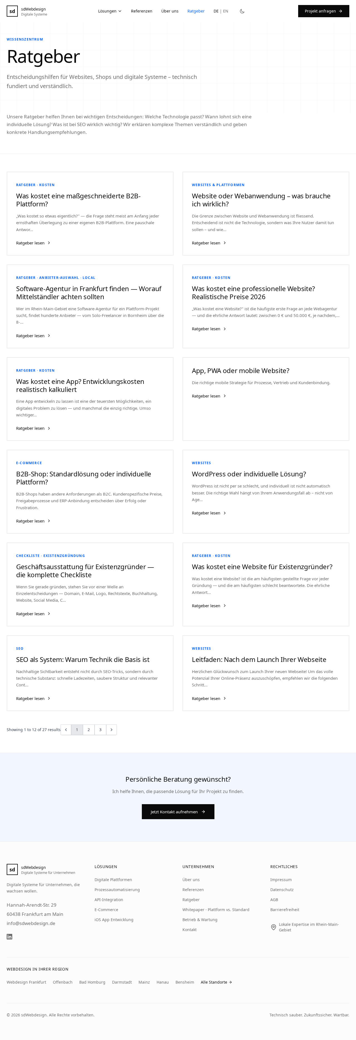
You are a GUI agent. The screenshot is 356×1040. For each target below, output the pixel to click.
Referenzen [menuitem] (141, 11)
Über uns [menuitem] (170, 11)
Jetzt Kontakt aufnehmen (174, 811)
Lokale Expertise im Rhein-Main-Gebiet (309, 927)
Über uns (191, 879)
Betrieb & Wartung (199, 919)
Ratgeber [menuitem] (196, 11)
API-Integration (109, 899)
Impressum (281, 879)
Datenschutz (282, 889)
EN (225, 11)
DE (216, 11)
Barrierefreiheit (284, 909)
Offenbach (63, 982)
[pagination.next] (111, 729)
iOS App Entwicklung (114, 919)
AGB (274, 899)
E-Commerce (106, 909)
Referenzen (193, 889)
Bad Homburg (92, 982)
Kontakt (189, 929)
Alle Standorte (214, 982)
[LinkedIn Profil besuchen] (9, 936)
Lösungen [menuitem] (107, 11)
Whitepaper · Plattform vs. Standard (215, 909)
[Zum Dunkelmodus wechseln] (242, 11)
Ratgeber (191, 899)
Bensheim (184, 982)
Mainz (144, 982)
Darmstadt (122, 982)
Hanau (163, 982)
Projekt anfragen (320, 11)
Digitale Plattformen (113, 879)
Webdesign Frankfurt (26, 982)
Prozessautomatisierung (117, 889)
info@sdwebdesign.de (31, 923)
